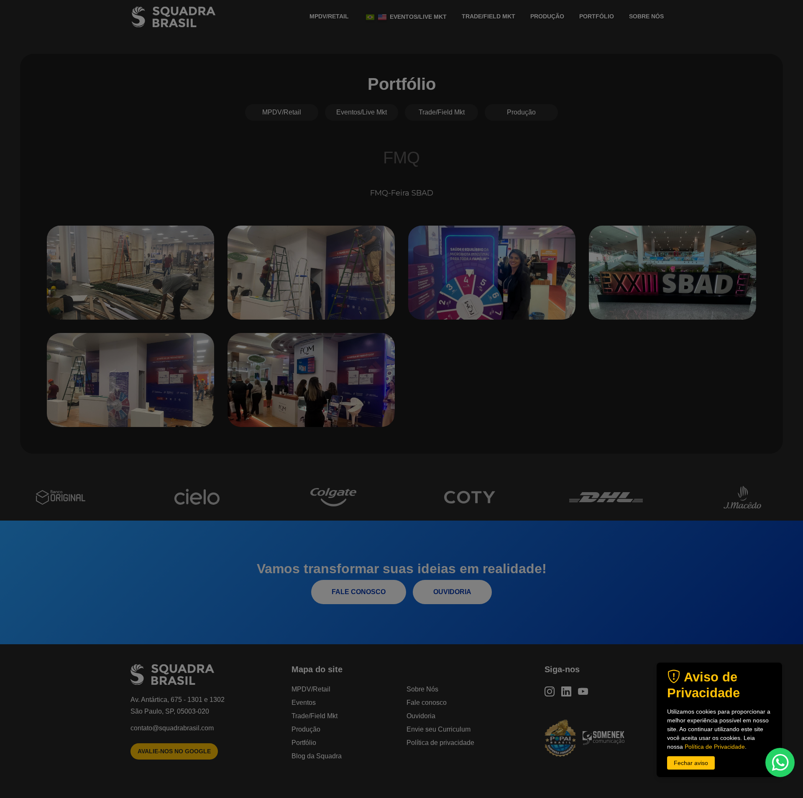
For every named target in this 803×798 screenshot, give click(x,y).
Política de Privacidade (715, 746)
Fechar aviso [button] (691, 763)
